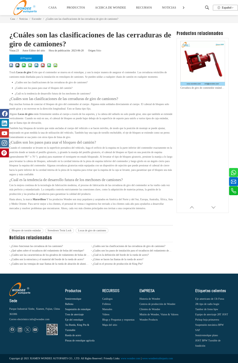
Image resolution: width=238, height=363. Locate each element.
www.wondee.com (130, 358)
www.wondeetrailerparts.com (157, 358)
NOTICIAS (169, 7)
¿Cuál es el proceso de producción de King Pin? (118, 263)
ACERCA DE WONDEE (110, 7)
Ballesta (69, 304)
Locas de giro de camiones (92, 230)
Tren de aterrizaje (74, 314)
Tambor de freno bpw (206, 309)
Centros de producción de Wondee (157, 304)
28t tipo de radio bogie (207, 304)
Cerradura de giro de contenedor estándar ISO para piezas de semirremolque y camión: (202, 87)
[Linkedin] (20, 330)
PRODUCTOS (76, 7)
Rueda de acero (73, 335)
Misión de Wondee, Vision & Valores (158, 314)
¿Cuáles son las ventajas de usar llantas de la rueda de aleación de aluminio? (50, 263)
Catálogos (107, 298)
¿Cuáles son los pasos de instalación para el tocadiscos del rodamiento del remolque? (132, 250)
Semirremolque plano (206, 335)
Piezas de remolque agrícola (79, 340)
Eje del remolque (74, 319)
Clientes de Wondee (149, 309)
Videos (105, 314)
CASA (53, 7)
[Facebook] (12, 330)
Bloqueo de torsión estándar (26, 230)
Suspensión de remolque (78, 309)
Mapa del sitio (109, 325)
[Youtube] (35, 330)
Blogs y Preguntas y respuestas (118, 319)
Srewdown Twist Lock (59, 230)
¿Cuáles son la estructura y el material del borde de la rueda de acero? (47, 259)
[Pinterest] (4, 152)
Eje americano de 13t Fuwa (209, 298)
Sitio (98, 50)
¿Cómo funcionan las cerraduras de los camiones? (37, 246)
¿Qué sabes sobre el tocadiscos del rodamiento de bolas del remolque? (47, 250)
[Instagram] (4, 143)
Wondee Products (148, 319)
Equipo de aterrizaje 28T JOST (211, 314)
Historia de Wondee (149, 298)
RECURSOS (144, 7)
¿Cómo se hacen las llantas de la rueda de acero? (118, 259)
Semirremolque (73, 298)
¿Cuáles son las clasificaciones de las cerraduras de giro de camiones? (129, 246)
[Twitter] (27, 330)
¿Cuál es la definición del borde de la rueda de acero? (121, 254)
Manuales (107, 309)
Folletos (106, 304)
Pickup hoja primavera (207, 319)
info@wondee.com (39, 319)
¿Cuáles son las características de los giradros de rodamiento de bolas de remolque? (50, 254)
